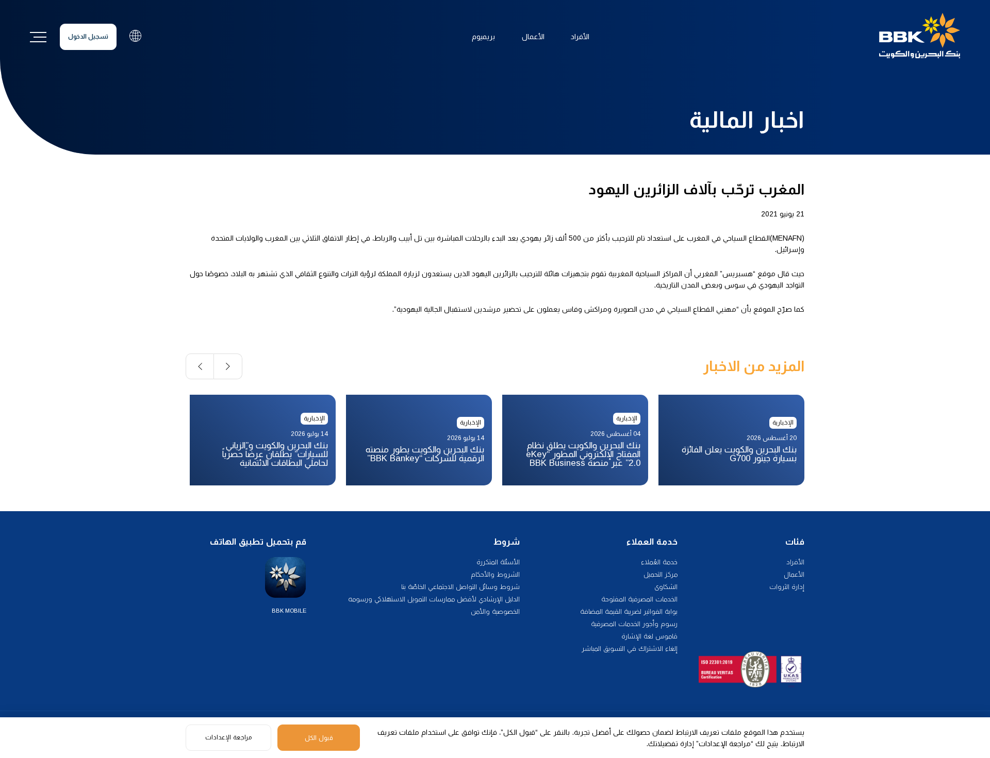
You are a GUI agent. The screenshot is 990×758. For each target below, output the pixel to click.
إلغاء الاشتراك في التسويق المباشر (630, 648)
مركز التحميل (661, 574)
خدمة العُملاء (659, 562)
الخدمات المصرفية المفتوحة (639, 599)
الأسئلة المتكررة (498, 562)
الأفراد (580, 36)
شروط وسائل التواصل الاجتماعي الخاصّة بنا (460, 587)
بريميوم (483, 36)
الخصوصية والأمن (495, 611)
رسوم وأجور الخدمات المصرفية (634, 624)
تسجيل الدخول (88, 36)
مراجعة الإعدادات (228, 737)
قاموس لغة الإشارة (649, 636)
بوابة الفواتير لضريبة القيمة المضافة (629, 611)
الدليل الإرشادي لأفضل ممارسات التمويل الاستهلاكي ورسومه (434, 599)
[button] (228, 366)
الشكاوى (666, 587)
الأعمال (533, 36)
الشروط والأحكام (495, 574)
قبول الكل (319, 738)
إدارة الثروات (786, 587)
